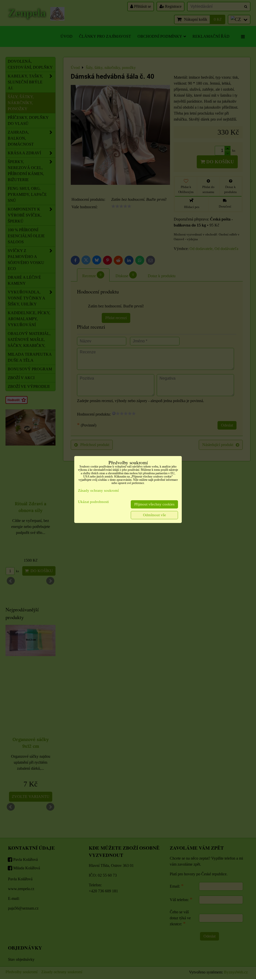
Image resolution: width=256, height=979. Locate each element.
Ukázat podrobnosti (93, 502)
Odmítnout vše (154, 515)
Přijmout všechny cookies (154, 504)
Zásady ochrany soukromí (98, 490)
